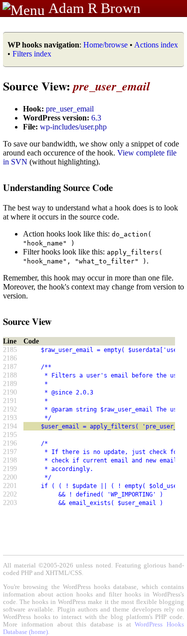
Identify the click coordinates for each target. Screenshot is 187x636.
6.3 (96, 118)
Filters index (31, 54)
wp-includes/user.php (73, 126)
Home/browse (105, 44)
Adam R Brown (94, 8)
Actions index (156, 44)
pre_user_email (70, 108)
